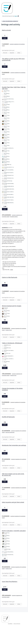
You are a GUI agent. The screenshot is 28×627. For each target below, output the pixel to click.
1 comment (5, 44)
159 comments (6, 373)
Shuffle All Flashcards (8, 417)
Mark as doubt (6, 30)
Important (12, 53)
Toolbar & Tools (8, 330)
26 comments (6, 328)
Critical (19, 53)
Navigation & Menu (14, 216)
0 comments (5, 72)
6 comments (5, 402)
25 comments (6, 459)
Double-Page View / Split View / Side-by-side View (14, 88)
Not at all (5, 53)
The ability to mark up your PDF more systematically (13, 59)
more (11, 269)
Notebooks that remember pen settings (14, 445)
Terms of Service (16, 623)
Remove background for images (11, 306)
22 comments (6, 430)
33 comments (6, 567)
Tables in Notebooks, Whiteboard (12, 343)
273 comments (6, 215)
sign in (15, 16)
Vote (5, 38)
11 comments (6, 487)
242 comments (6, 595)
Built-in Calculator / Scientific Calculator (14, 531)
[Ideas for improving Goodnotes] (7, 8)
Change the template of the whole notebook (12, 389)
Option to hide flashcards (9, 277)
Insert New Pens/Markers (9, 581)
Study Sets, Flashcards (9, 432)
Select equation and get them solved (13, 502)
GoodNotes (10, 623)
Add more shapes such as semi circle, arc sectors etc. (13, 474)
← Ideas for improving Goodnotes (10, 21)
